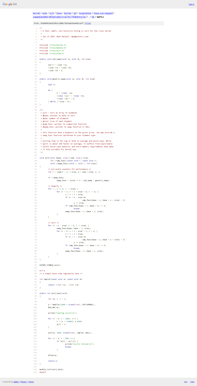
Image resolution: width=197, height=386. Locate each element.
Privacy (23, 381)
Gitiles (16, 381)
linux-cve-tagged (103, 13)
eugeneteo (85, 13)
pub (44, 13)
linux (59, 13)
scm (51, 13)
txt (185, 381)
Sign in (191, 4)
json (192, 381)
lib (93, 16)
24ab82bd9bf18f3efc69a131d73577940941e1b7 (59, 16)
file (88, 23)
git (75, 13)
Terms (31, 381)
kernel (36, 13)
